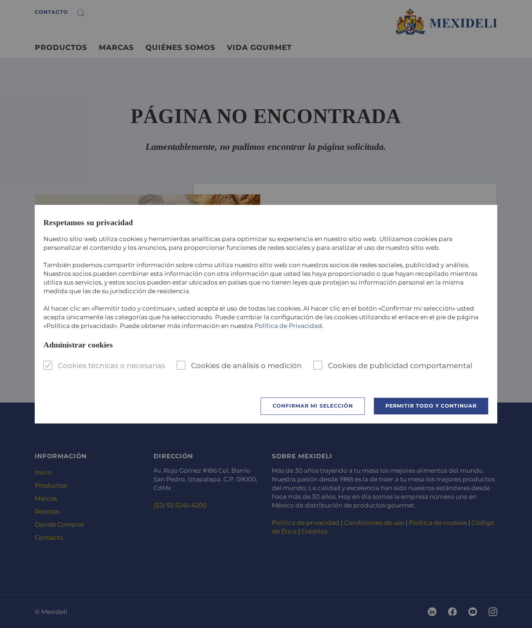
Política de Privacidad (288, 325)
